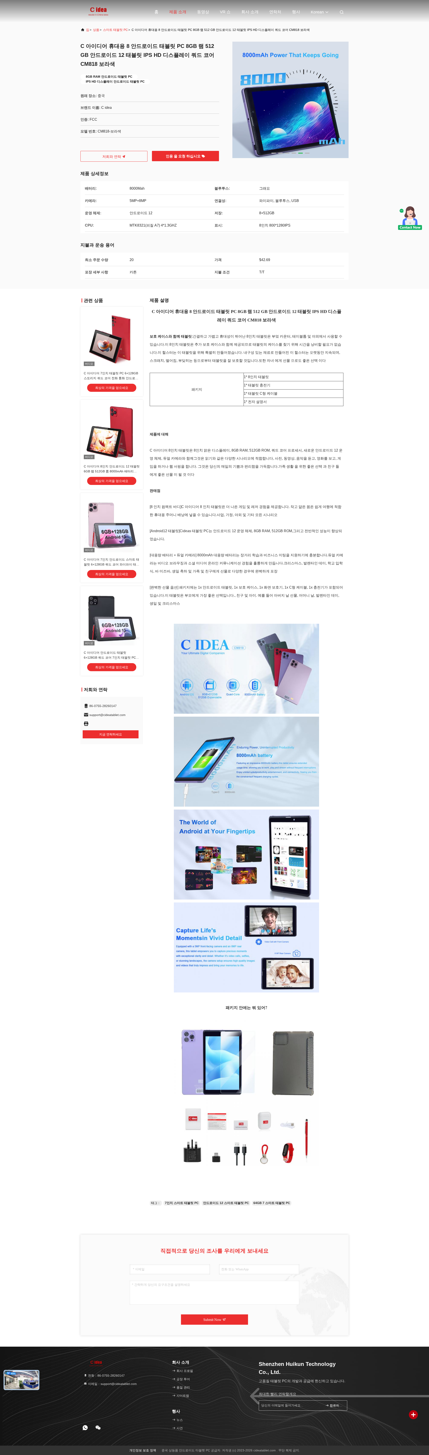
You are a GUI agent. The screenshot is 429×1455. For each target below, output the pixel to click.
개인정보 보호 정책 (142, 1450)
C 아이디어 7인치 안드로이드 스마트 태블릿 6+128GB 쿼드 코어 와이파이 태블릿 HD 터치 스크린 (111, 564)
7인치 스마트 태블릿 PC (182, 1203)
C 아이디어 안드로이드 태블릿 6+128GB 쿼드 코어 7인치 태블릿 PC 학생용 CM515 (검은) (110, 657)
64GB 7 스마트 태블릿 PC (271, 1203)
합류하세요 (336, 1405)
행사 (296, 12)
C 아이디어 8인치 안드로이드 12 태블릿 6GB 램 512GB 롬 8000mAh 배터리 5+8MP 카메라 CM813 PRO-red (112, 471)
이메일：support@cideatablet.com (112, 1384)
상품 (96, 30)
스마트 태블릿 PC (115, 30)
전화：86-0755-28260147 (106, 1375)
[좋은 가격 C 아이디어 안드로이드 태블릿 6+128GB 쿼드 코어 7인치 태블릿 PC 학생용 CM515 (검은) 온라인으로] (112, 617)
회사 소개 (250, 12)
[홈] (98, 11)
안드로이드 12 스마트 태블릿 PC (226, 1203)
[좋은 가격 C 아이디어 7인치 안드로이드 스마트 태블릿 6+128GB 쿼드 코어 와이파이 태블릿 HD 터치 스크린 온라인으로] (112, 524)
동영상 (203, 12)
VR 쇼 (225, 12)
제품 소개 (177, 12)
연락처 (275, 12)
